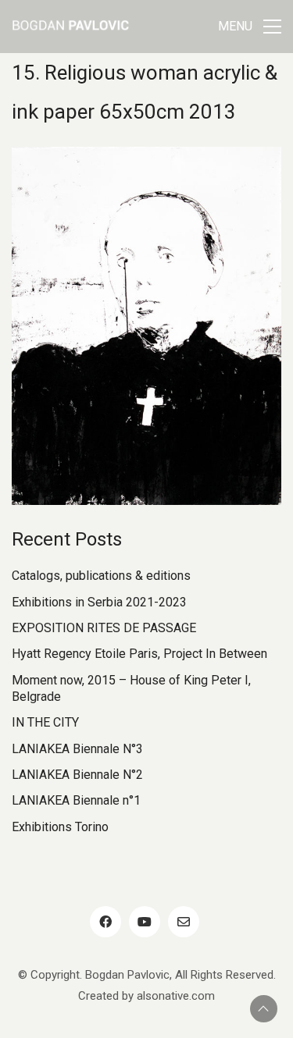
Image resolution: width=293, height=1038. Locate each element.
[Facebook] (105, 921)
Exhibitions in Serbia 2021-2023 (99, 602)
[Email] (183, 921)
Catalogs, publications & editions (101, 575)
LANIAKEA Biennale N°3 (77, 748)
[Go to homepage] (70, 26)
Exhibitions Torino (60, 826)
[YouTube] (144, 921)
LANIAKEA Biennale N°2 (77, 774)
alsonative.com (176, 996)
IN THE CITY (45, 722)
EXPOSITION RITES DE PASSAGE (104, 627)
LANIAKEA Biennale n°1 (76, 800)
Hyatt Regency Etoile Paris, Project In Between (139, 653)
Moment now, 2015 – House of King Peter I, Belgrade (131, 688)
